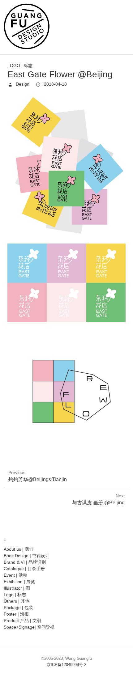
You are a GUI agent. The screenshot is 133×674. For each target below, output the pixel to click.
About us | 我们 (18, 549)
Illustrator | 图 (17, 588)
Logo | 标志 (19, 65)
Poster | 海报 (16, 614)
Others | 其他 (16, 601)
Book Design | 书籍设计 (26, 555)
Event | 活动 (15, 575)
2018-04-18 (55, 84)
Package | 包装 (18, 607)
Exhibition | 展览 (19, 581)
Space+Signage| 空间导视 (29, 627)
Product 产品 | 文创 (22, 620)
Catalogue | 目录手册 (24, 568)
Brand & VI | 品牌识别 (25, 562)
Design (22, 84)
